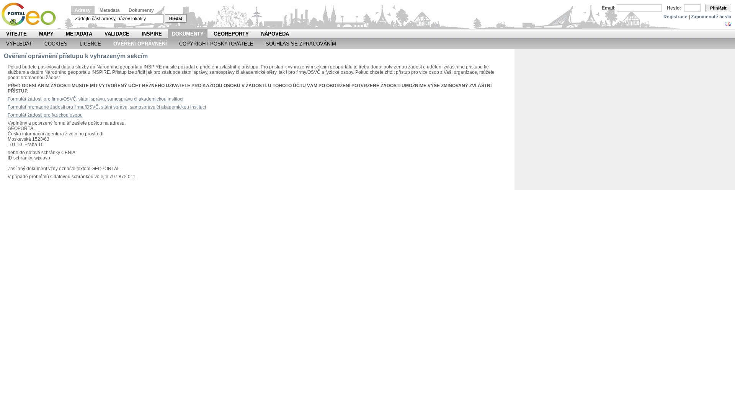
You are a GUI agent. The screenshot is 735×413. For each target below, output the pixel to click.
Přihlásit (718, 8)
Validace (117, 34)
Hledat (175, 18)
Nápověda (275, 34)
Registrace (675, 17)
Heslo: (674, 8)
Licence (90, 44)
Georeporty (231, 34)
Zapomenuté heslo (711, 17)
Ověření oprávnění (140, 44)
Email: (609, 8)
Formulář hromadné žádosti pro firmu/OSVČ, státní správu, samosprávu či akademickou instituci (107, 107)
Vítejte (16, 34)
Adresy (83, 10)
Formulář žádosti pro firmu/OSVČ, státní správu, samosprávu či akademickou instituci (95, 99)
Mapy (46, 34)
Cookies (55, 44)
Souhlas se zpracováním (301, 44)
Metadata (110, 10)
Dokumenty (141, 10)
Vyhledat (19, 44)
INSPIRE (152, 34)
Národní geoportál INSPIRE (31, 14)
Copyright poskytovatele (216, 44)
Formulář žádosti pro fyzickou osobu (45, 115)
